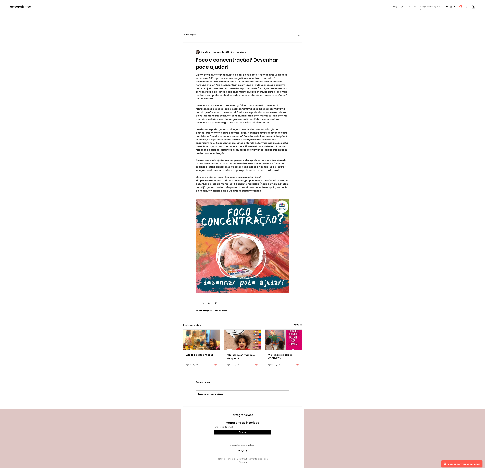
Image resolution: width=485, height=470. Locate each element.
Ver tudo (298, 325)
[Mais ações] (287, 52)
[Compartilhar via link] (215, 303)
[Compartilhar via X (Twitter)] (203, 303)
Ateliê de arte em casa (199, 354)
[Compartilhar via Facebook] (197, 303)
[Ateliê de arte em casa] (201, 340)
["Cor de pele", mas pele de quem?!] (242, 340)
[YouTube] (447, 6)
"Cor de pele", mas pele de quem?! (241, 356)
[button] (473, 6)
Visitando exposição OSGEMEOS (280, 356)
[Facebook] (455, 6)
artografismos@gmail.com (242, 445)
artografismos (20, 7)
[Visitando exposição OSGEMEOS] (283, 340)
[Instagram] (451, 6)
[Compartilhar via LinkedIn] (209, 303)
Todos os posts (190, 34)
